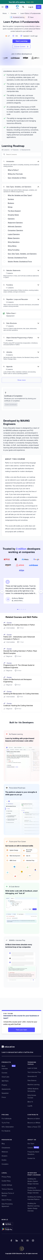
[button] (2, 7)
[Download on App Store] (9, 1224)
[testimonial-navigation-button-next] (41, 592)
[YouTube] (27, 1242)
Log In (30, 7)
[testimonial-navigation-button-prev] (2, 592)
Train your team (21, 1030)
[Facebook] (11, 1242)
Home (5, 13)
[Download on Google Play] (9, 1229)
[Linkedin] (17, 1242)
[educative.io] (7, 7)
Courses (13, 13)
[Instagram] (33, 1242)
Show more (21, 380)
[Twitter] (22, 1242)
